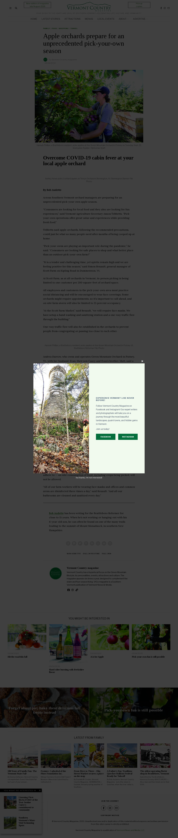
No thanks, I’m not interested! (89, 477)
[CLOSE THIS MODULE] (142, 361)
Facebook (106, 437)
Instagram (128, 437)
